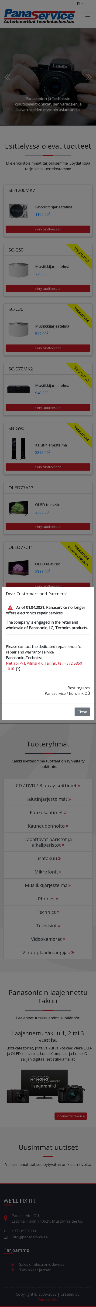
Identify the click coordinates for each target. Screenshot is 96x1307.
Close (82, 711)
